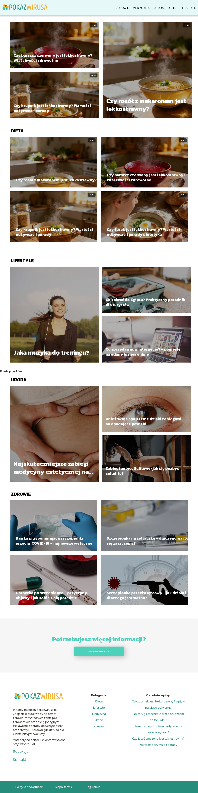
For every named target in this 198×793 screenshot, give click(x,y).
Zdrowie (122, 7)
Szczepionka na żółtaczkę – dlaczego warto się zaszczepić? (148, 541)
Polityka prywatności (29, 786)
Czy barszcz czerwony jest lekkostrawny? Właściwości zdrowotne (53, 58)
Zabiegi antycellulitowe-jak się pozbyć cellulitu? (142, 471)
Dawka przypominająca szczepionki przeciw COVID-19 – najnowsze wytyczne (54, 541)
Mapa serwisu (64, 786)
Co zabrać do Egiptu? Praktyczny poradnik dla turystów (145, 302)
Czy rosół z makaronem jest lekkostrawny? (146, 105)
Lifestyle (188, 7)
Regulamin (93, 786)
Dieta (172, 7)
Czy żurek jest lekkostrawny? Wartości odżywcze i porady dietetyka (143, 232)
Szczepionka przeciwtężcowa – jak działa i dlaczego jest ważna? (146, 595)
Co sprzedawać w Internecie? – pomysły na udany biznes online (143, 352)
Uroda (159, 7)
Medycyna (141, 7)
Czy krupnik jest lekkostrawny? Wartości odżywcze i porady (52, 108)
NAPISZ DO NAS (99, 651)
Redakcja (21, 751)
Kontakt (19, 759)
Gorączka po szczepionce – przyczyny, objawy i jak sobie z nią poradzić (52, 595)
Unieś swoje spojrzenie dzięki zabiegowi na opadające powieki (143, 421)
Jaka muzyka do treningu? (51, 353)
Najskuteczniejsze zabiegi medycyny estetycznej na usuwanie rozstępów (51, 468)
